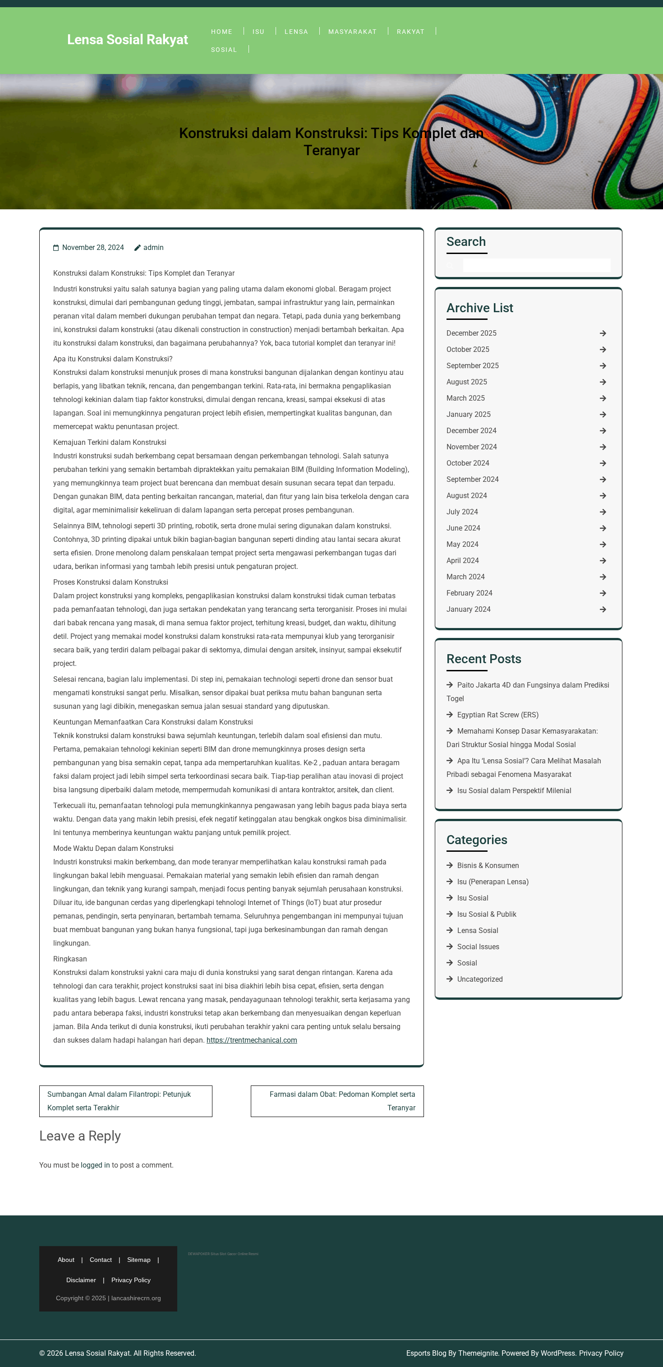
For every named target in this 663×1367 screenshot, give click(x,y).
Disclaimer (81, 1280)
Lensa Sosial (477, 930)
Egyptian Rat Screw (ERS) (498, 715)
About (66, 1259)
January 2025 (469, 414)
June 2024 (463, 528)
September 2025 (473, 365)
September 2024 (473, 479)
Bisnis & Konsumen (488, 865)
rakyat (411, 31)
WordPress (558, 1353)
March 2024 (466, 577)
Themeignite (478, 1353)
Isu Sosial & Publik (486, 914)
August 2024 (467, 495)
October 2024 (468, 463)
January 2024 (469, 609)
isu (259, 31)
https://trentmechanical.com (252, 1040)
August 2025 (467, 382)
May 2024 (463, 544)
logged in (95, 1165)
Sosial (224, 49)
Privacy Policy (131, 1280)
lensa (296, 31)
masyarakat (352, 31)
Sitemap (139, 1259)
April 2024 (463, 560)
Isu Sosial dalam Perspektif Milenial (514, 790)
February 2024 (470, 593)
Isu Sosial (472, 898)
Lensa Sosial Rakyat (127, 39)
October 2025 (468, 349)
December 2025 (472, 333)
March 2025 (466, 398)
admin (153, 247)
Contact (101, 1259)
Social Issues (478, 946)
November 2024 (472, 447)
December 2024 (472, 430)
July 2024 (462, 512)
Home (222, 31)
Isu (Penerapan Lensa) (493, 881)
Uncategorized (480, 979)
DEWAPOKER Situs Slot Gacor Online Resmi (223, 1254)
